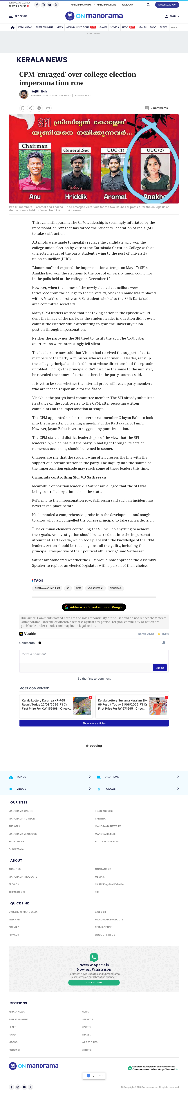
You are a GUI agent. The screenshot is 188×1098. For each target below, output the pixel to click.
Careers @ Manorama (109, 884)
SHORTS (86, 1050)
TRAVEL (164, 27)
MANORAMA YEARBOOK (23, 834)
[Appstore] (114, 1068)
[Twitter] (56, 5)
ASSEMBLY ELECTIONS (80, 27)
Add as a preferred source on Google (96, 607)
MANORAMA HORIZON (22, 818)
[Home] (12, 27)
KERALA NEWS (25, 27)
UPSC (128, 27)
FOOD (153, 27)
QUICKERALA (16, 849)
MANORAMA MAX (105, 834)
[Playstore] (88, 1068)
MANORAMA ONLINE (81, 4)
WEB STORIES (89, 1042)
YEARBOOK (127, 4)
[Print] (39, 108)
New (93, 27)
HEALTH (143, 27)
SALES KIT (100, 912)
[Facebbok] (11, 1087)
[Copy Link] (48, 108)
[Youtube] (50, 5)
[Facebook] (37, 5)
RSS (97, 892)
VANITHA (100, 818)
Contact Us (103, 869)
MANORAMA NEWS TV (108, 826)
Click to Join (94, 982)
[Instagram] (43, 5)
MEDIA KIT (101, 877)
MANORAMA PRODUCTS (23, 877)
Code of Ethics (105, 935)
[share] (30, 108)
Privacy (14, 884)
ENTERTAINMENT (44, 27)
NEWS (60, 27)
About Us (15, 869)
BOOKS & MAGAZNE (107, 841)
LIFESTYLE (87, 1019)
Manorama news (106, 4)
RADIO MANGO (17, 841)
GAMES (103, 27)
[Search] (148, 5)
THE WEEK (14, 826)
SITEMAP (14, 927)
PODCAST (14, 1050)
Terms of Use (17, 892)
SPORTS (114, 27)
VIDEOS (13, 1042)
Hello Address (104, 811)
